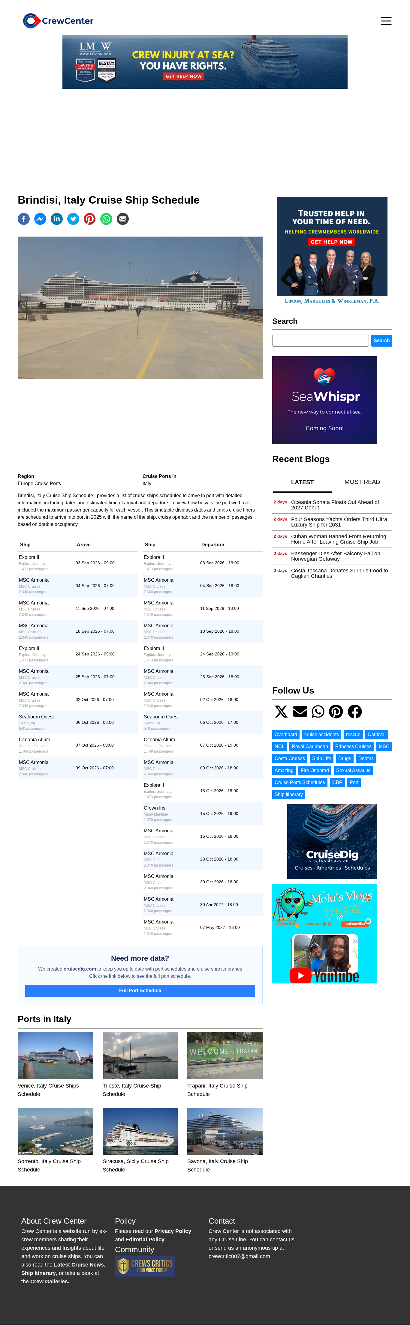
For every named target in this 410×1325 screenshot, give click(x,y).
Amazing (284, 770)
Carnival (377, 734)
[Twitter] (73, 219)
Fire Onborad (315, 770)
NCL (280, 746)
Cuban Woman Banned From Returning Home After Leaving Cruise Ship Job (338, 539)
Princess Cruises (353, 746)
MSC (384, 746)
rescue (353, 734)
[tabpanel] (332, 539)
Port (354, 782)
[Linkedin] (57, 219)
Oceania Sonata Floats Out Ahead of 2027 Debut (335, 505)
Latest (302, 482)
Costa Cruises (290, 758)
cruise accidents (321, 734)
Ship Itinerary (289, 794)
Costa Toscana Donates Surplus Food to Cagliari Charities (339, 573)
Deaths (366, 758)
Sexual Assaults (353, 770)
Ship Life (321, 758)
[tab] (302, 482)
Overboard (286, 734)
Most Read (362, 482)
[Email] (123, 219)
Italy (147, 483)
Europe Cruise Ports (39, 483)
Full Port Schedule (140, 990)
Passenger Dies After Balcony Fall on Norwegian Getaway (335, 556)
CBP (337, 782)
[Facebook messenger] (40, 219)
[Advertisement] (205, 136)
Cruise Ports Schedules (300, 782)
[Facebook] (24, 219)
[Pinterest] (90, 219)
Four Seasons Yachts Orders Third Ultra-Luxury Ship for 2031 (340, 522)
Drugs (344, 758)
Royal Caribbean (310, 746)
